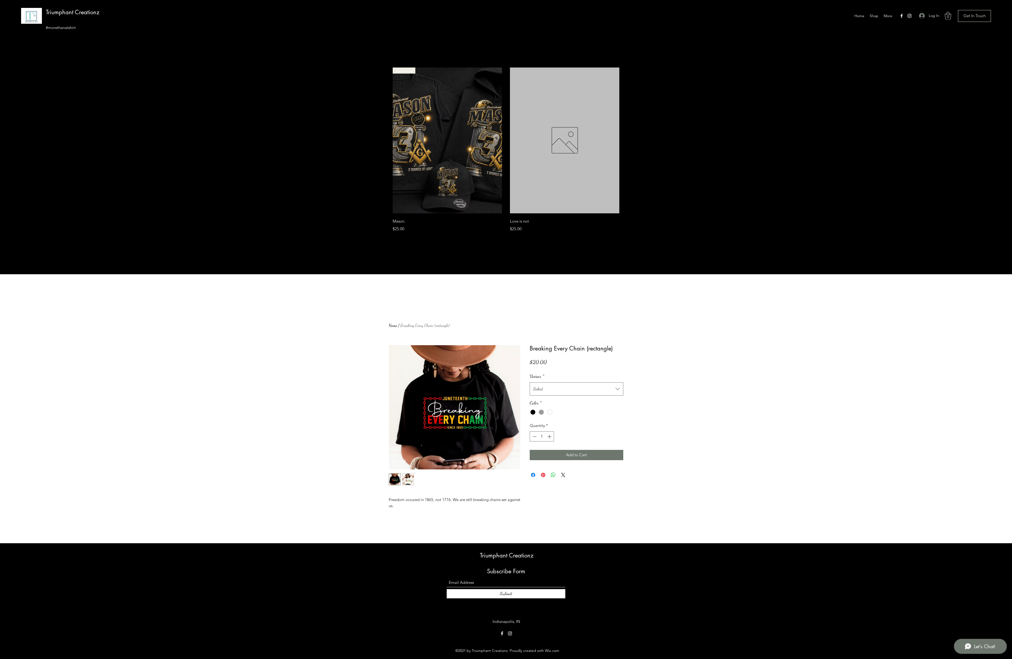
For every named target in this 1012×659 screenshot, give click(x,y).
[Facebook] (901, 15)
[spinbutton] (542, 436)
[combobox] (576, 389)
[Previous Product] (385, 140)
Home (393, 325)
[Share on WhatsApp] (553, 475)
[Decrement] (534, 436)
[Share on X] (563, 475)
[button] (948, 16)
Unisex (537, 376)
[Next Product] (627, 140)
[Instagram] (909, 15)
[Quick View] (564, 140)
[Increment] (549, 436)
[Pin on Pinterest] (543, 475)
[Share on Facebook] (533, 475)
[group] (506, 151)
